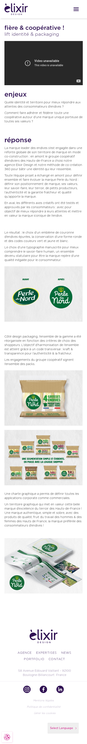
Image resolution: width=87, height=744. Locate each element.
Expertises (46, 652)
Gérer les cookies (45, 713)
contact (57, 659)
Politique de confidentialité (43, 706)
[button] (76, 9)
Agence (25, 652)
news (66, 652)
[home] (23, 9)
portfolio (34, 659)
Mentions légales (43, 700)
